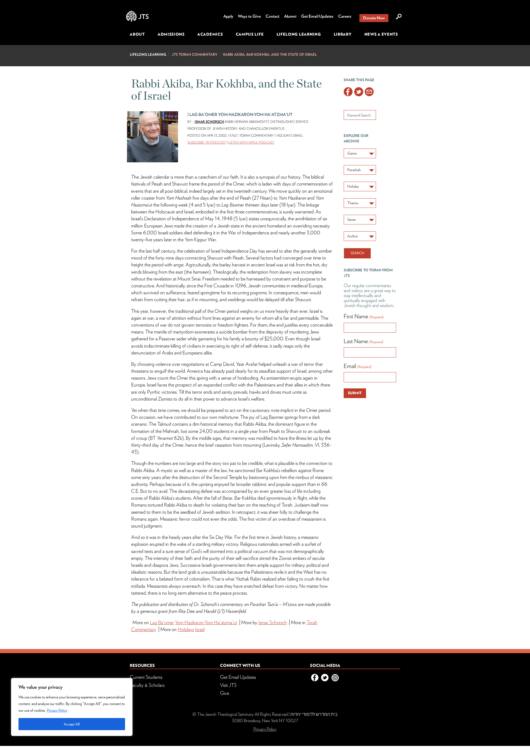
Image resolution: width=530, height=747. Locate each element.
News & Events (381, 34)
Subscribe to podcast (206, 142)
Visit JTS (228, 685)
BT (153, 438)
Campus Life (250, 34)
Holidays (186, 629)
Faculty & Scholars (147, 685)
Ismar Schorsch (209, 122)
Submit (355, 393)
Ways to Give (249, 16)
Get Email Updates (317, 16)
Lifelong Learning (299, 34)
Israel (200, 629)
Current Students (146, 677)
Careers (344, 16)
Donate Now (374, 17)
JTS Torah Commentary (195, 54)
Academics (210, 34)
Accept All (72, 724)
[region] (71, 707)
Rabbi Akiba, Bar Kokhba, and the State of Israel (270, 54)
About (137, 34)
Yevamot (165, 438)
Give (224, 693)
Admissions (171, 34)
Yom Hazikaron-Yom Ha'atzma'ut (206, 622)
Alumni (290, 16)
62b (177, 438)
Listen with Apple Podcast (251, 142)
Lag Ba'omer (162, 622)
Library (343, 34)
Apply (228, 16)
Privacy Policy (57, 710)
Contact (272, 16)
